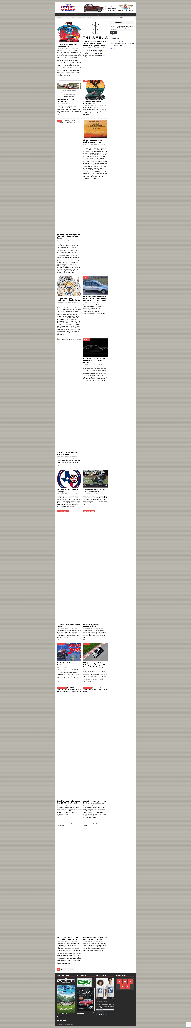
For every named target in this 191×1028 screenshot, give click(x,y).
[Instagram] (122, 986)
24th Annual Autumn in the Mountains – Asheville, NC (67, 938)
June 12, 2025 (61, 628)
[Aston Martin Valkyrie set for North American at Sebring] (95, 743)
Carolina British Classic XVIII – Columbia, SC (68, 101)
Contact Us (81, 17)
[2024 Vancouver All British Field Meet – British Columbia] (95, 879)
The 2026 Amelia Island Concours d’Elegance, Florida (94, 45)
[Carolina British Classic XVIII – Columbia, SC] (69, 89)
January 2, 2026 (88, 47)
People (107, 15)
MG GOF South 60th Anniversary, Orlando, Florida (68, 299)
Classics (82, 15)
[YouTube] (125, 981)
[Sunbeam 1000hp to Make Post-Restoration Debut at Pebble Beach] (69, 176)
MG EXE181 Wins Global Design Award (68, 625)
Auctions (74, 15)
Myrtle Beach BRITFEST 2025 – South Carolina (68, 453)
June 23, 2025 (87, 493)
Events (65, 15)
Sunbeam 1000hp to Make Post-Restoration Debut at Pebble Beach (69, 236)
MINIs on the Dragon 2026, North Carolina (67, 45)
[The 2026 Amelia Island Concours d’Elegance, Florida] (95, 32)
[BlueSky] (130, 981)
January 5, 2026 (61, 48)
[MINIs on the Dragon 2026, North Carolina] (69, 32)
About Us (90, 17)
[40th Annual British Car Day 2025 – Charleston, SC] (95, 479)
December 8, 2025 (89, 105)
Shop (73, 17)
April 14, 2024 (87, 941)
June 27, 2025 (87, 302)
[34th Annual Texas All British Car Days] (69, 479)
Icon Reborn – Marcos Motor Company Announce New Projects (94, 360)
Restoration (127, 15)
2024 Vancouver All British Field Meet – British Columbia (95, 938)
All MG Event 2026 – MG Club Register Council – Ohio (93, 141)
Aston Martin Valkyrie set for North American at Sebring (94, 802)
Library (90, 15)
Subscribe (113, 32)
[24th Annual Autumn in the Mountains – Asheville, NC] (69, 879)
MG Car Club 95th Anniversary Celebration (68, 664)
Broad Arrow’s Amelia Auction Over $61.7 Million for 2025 (68, 802)
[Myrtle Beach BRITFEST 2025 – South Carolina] (69, 394)
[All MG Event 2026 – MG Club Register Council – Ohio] (95, 129)
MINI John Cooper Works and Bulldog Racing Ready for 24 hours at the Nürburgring (94, 665)
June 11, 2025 (61, 667)
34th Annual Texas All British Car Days (68, 491)
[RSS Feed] (127, 986)
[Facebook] (119, 981)
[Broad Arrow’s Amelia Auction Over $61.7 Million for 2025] (69, 743)
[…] (71, 75)
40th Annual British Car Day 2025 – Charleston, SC (94, 491)
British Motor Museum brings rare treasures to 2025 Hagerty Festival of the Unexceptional (95, 298)
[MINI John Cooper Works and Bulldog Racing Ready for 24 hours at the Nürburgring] (95, 652)
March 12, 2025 (61, 805)
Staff (68, 48)
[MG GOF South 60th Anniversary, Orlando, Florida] (69, 286)
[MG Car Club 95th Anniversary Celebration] (69, 652)
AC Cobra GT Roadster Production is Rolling (91, 625)
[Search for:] (126, 17)
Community (59, 17)
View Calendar (113, 48)
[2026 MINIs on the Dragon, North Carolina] (95, 90)
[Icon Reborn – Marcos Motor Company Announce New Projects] (95, 347)
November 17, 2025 (62, 240)
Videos (58, 15)
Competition (117, 15)
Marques (98, 15)
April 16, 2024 (61, 941)
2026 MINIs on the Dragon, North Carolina (93, 102)
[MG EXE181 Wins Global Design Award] (69, 566)
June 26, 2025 (61, 456)
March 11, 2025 (88, 805)
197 (69, 969)
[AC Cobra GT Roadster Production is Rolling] (95, 566)
